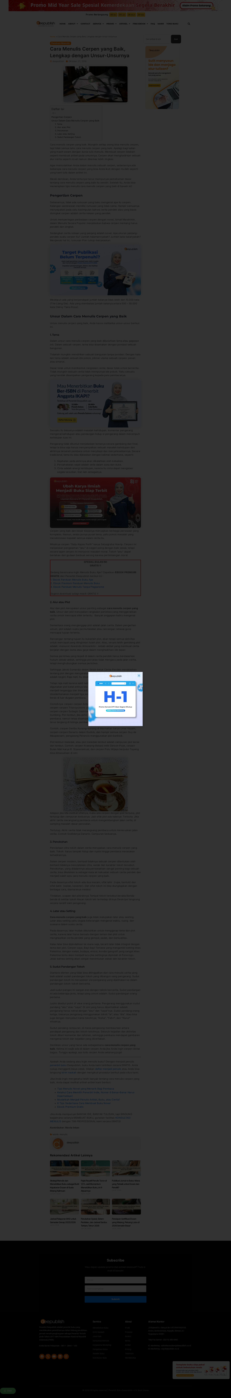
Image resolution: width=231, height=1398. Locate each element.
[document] (115, 699)
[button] (139, 676)
